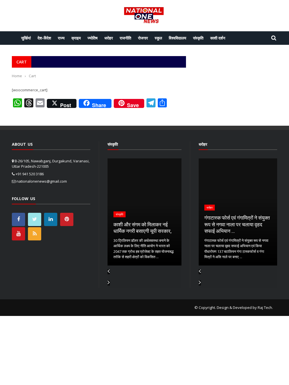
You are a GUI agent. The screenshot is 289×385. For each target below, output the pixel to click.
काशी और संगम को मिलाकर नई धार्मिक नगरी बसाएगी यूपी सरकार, (137, 227)
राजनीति (125, 38)
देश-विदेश (44, 38)
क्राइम (76, 38)
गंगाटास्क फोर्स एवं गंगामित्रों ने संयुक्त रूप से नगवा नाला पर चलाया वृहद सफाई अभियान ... (236, 224)
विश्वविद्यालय (177, 38)
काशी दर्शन (217, 38)
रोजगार (143, 38)
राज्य (61, 38)
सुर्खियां (26, 38)
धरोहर (108, 38)
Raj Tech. (265, 307)
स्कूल (158, 38)
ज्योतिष (92, 38)
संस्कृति (198, 38)
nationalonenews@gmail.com (41, 181)
